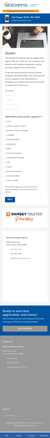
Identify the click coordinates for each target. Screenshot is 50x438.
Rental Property (13, 139)
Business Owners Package (17, 130)
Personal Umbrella (14, 153)
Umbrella (10, 135)
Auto (9, 121)
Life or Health (12, 180)
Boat (9, 148)
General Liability (13, 176)
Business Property (14, 171)
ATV (8, 162)
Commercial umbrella (15, 158)
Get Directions (15, 249)
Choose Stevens (11, 415)
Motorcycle (11, 144)
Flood (9, 167)
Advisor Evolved (30, 425)
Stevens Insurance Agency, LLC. (32, 423)
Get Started (25, 328)
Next (10, 199)
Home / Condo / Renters (16, 126)
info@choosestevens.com (20, 258)
